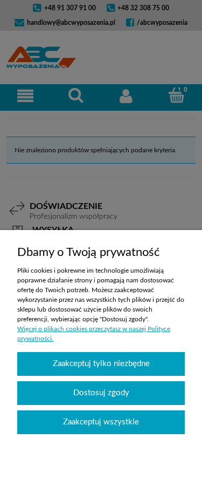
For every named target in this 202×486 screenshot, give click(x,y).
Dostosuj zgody (101, 393)
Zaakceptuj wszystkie (101, 422)
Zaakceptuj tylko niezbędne (101, 364)
